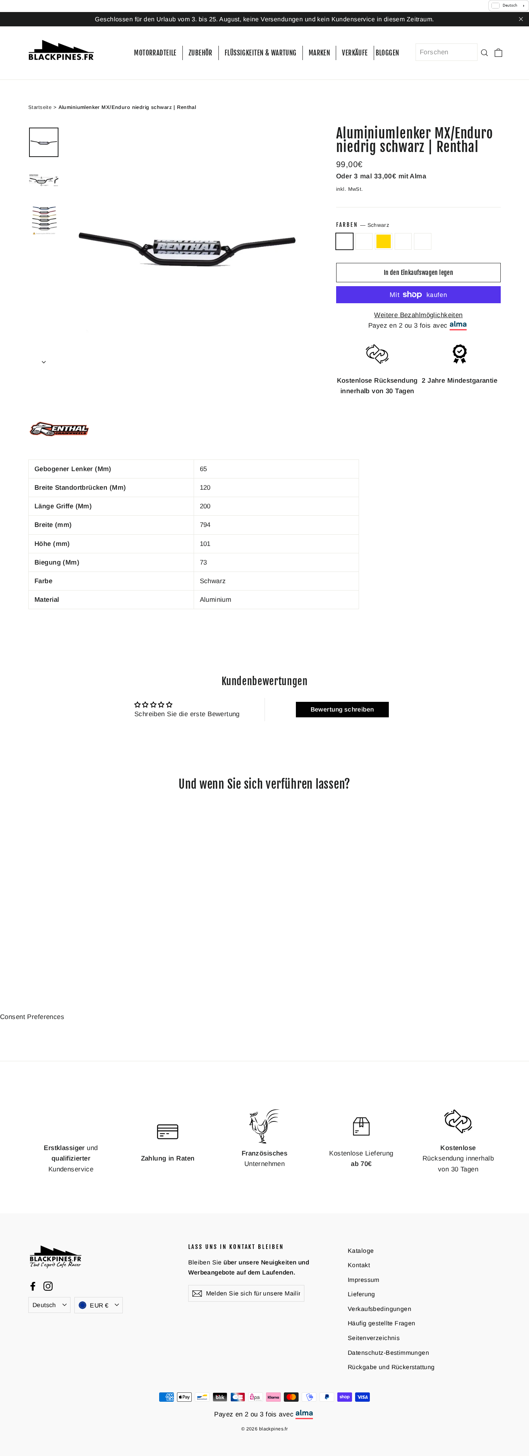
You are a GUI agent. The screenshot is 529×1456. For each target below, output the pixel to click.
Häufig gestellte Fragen (382, 1323)
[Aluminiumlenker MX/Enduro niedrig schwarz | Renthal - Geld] (72, 952)
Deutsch (44, 1304)
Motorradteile (155, 53)
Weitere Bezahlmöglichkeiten (418, 315)
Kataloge (361, 1250)
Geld (422, 241)
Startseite (40, 107)
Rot (403, 241)
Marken (319, 53)
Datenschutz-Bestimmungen (388, 1352)
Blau (364, 241)
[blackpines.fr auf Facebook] (33, 1285)
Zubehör (201, 53)
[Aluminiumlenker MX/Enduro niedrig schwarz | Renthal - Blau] (43, 952)
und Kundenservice (71, 1158)
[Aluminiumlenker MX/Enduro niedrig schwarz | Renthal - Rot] (62, 952)
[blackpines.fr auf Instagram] (48, 1285)
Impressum (364, 1279)
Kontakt (359, 1265)
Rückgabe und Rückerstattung (391, 1367)
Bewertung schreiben (342, 709)
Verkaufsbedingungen (379, 1309)
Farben (362, 224)
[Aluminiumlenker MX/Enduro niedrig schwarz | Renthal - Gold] (52, 952)
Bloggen (387, 53)
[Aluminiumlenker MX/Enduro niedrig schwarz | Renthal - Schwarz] (33, 952)
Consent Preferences (32, 1017)
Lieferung (361, 1294)
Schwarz (344, 241)
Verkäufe (355, 53)
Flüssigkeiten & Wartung (261, 53)
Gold (383, 241)
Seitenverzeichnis (374, 1338)
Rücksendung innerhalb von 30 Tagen (458, 1158)
